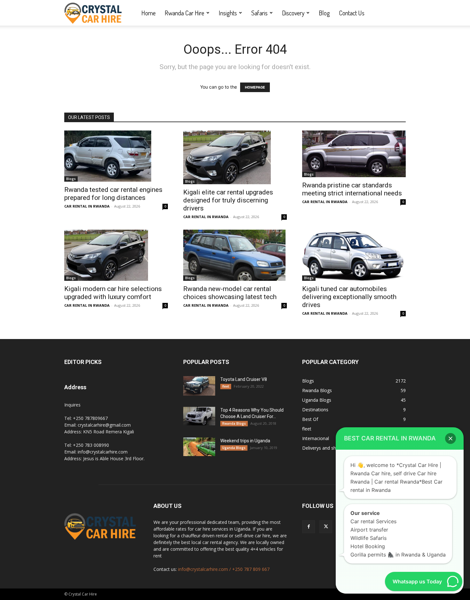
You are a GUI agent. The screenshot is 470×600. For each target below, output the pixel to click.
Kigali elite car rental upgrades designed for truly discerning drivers (228, 200)
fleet (225, 386)
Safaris (259, 13)
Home (148, 13)
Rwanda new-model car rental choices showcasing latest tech (230, 293)
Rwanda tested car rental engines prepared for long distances (113, 193)
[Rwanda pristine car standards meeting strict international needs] (354, 153)
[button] (450, 438)
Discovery (293, 13)
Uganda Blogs (234, 448)
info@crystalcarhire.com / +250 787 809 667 (224, 569)
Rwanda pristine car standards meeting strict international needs (352, 189)
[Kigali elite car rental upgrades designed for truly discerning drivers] (235, 157)
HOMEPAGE (255, 87)
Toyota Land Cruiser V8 (243, 379)
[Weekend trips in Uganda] (199, 447)
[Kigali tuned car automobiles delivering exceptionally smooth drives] (354, 255)
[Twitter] (325, 526)
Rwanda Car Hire (184, 13)
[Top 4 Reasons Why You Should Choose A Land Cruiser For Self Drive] (199, 416)
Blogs (71, 179)
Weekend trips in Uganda (245, 440)
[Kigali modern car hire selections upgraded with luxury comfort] (116, 255)
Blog (324, 13)
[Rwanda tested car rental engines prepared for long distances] (116, 156)
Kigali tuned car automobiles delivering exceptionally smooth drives (349, 297)
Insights (228, 13)
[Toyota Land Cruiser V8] (199, 386)
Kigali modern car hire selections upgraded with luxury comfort (113, 293)
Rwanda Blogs (234, 423)
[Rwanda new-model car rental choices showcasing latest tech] (235, 255)
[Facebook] (308, 526)
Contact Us (351, 13)
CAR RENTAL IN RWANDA (87, 206)
